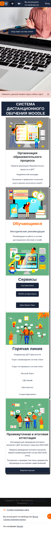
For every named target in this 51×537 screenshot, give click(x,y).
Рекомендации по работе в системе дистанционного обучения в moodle (27, 238)
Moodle (31, 503)
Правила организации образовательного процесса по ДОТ (27, 167)
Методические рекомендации (27, 231)
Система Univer (27, 285)
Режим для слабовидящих (12, 3)
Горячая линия (27, 348)
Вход (47, 4)
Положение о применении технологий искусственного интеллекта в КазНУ (27, 181)
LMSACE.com (40, 500)
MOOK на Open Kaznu (27, 294)
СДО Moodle (27, 380)
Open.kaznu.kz (27, 387)
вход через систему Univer (22, 32)
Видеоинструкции (27, 470)
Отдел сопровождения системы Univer (27, 360)
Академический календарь (27, 174)
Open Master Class (27, 305)
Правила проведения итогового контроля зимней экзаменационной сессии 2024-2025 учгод (27, 453)
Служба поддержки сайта (18, 510)
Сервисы (27, 279)
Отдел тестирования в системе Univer (27, 366)
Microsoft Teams (27, 373)
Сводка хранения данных (14, 520)
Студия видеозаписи (27, 394)
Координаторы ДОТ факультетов (27, 355)
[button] (20, 4)
